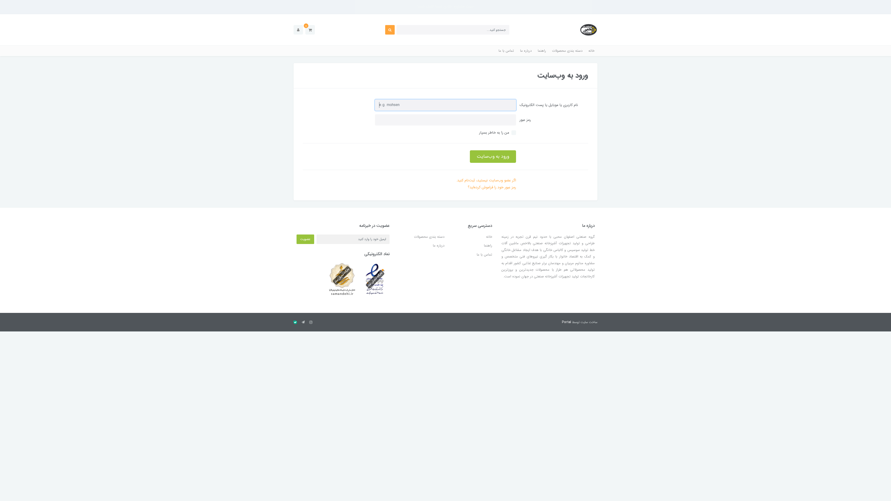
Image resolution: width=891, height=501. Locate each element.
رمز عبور (525, 120)
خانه (591, 51)
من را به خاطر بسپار (494, 132)
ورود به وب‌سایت (493, 156)
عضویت (305, 239)
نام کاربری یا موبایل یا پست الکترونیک (549, 105)
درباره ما (526, 51)
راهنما (542, 51)
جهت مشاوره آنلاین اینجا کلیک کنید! (445, 6)
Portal (566, 322)
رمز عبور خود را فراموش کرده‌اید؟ (492, 187)
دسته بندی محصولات (567, 51)
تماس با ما (506, 51)
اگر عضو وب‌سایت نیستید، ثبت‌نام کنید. (486, 180)
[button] (310, 30)
